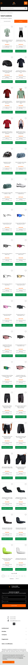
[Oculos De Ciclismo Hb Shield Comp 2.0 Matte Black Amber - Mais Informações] (7, 337)
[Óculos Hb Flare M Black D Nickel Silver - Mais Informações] (7, 276)
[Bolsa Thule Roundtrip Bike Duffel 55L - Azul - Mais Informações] (21, 154)
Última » (17, 578)
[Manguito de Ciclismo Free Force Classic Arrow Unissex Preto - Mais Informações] (7, 489)
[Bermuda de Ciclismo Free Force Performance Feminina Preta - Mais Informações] (21, 459)
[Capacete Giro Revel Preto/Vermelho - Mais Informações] (7, 154)
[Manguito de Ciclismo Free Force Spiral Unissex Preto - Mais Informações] (7, 520)
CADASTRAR (14, 605)
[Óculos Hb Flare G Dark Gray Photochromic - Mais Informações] (7, 215)
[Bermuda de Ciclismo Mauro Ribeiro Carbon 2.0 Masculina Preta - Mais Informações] (21, 398)
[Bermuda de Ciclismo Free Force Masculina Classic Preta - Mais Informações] (21, 428)
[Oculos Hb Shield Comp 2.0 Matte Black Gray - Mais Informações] (21, 337)
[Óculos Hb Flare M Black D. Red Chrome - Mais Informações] (21, 246)
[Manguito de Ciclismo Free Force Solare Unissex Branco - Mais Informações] (21, 550)
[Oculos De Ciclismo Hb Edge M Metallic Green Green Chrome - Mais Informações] (7, 367)
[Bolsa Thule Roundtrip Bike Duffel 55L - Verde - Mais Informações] (7, 185)
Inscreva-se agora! (14, 592)
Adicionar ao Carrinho (7, 81)
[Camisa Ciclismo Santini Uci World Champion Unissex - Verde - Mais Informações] (7, 32)
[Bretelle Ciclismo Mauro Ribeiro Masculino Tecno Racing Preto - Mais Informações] (21, 124)
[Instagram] (14, 624)
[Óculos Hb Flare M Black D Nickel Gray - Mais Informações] (7, 246)
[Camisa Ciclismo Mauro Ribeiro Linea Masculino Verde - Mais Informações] (21, 93)
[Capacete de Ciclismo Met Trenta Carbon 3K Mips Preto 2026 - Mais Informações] (7, 63)
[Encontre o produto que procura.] (25, 8)
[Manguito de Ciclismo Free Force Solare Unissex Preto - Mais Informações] (21, 520)
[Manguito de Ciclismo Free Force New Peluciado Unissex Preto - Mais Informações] (21, 489)
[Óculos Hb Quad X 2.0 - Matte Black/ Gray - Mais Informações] (21, 306)
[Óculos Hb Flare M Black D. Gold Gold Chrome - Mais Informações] (21, 276)
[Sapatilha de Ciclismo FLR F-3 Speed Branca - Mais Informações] (21, 185)
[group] (14, 587)
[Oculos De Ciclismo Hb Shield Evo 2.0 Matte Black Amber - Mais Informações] (21, 367)
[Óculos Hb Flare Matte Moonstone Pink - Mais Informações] (7, 306)
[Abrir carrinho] (25, 3)
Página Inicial (3, 12)
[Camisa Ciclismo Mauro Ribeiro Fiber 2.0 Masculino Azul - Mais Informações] (21, 63)
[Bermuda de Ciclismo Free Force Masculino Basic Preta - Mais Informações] (7, 459)
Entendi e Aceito (8, 662)
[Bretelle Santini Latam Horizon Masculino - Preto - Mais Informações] (21, 32)
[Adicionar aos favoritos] (12, 27)
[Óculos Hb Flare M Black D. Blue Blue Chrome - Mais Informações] (21, 215)
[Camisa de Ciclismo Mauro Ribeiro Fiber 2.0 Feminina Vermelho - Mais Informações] (7, 124)
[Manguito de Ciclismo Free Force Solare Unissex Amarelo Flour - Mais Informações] (7, 550)
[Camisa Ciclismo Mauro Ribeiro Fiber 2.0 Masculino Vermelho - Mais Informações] (7, 93)
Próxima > (12, 578)
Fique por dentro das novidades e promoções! (14, 593)
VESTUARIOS (10, 12)
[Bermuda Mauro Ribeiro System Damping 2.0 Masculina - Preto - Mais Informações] (7, 398)
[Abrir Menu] (2, 3)
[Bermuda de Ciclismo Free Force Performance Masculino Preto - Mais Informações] (7, 428)
